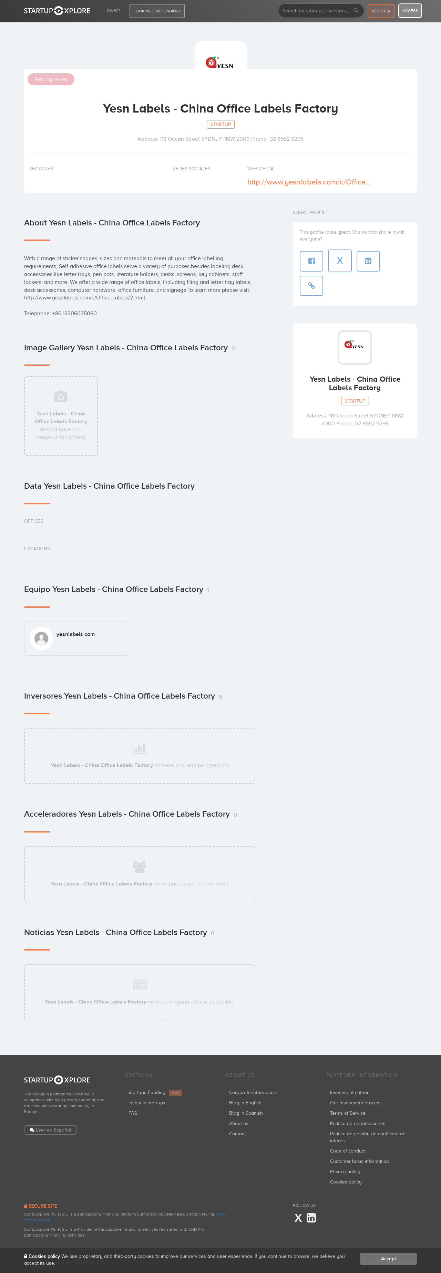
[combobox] (321, 10)
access (410, 10)
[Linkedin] (311, 1218)
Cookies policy (346, 1182)
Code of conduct (348, 1151)
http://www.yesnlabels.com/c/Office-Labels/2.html (309, 182)
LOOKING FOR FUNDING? (157, 11)
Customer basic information (359, 1161)
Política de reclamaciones (358, 1123)
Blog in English (245, 1102)
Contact (237, 1133)
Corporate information (252, 1092)
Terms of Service (348, 1113)
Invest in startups (147, 1102)
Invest (113, 10)
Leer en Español (53, 1130)
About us (238, 1123)
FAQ (133, 1113)
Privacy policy (345, 1171)
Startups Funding (154, 1092)
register (381, 11)
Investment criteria (350, 1092)
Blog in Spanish (246, 1113)
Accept (388, 1259)
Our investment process (356, 1102)
